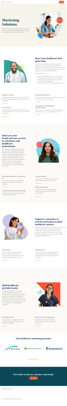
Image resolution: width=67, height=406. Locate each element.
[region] (33, 350)
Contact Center (18, 111)
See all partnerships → (33, 359)
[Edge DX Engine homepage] (7, 2)
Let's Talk (61, 2)
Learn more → (5, 103)
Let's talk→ (33, 378)
